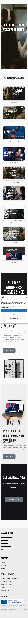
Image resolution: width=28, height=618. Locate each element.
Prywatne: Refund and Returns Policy (16, 321)
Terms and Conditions (6, 537)
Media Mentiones (5, 590)
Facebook (3, 562)
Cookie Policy (4, 543)
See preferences (14, 318)
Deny (14, 314)
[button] (26, 297)
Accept (14, 310)
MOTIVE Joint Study (6, 581)
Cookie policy (6, 321)
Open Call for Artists (6, 546)
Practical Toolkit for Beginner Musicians (10, 578)
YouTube (3, 568)
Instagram (3, 565)
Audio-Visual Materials (6, 584)
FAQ (2, 549)
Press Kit (3, 587)
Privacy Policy (4, 540)
